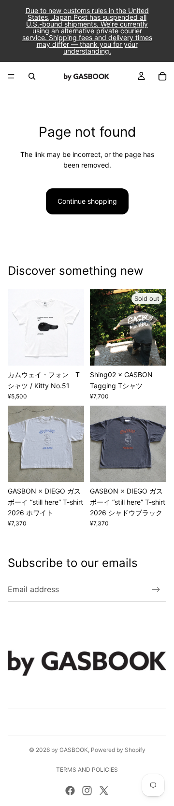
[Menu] (11, 76)
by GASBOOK (69, 749)
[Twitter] (104, 790)
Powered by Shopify (118, 749)
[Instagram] (87, 790)
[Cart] (162, 76)
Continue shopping (87, 201)
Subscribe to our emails (73, 563)
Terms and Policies (87, 769)
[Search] (32, 76)
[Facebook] (70, 790)
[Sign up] (156, 590)
